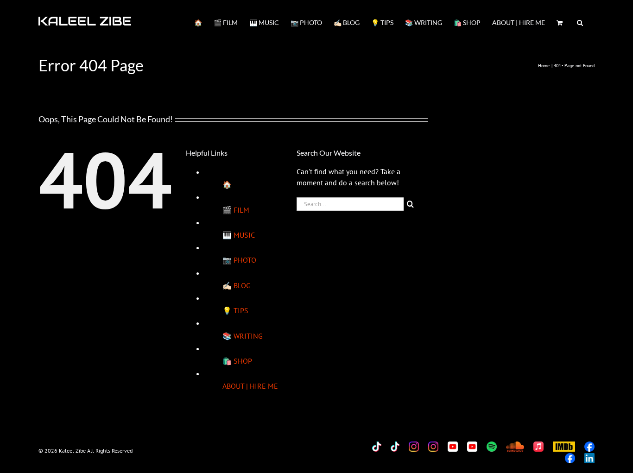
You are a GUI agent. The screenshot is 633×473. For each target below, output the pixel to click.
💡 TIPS (235, 310)
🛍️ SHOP (237, 361)
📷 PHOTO (239, 260)
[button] (580, 21)
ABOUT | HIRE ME (250, 386)
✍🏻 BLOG (236, 285)
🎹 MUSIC (238, 235)
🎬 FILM (235, 209)
